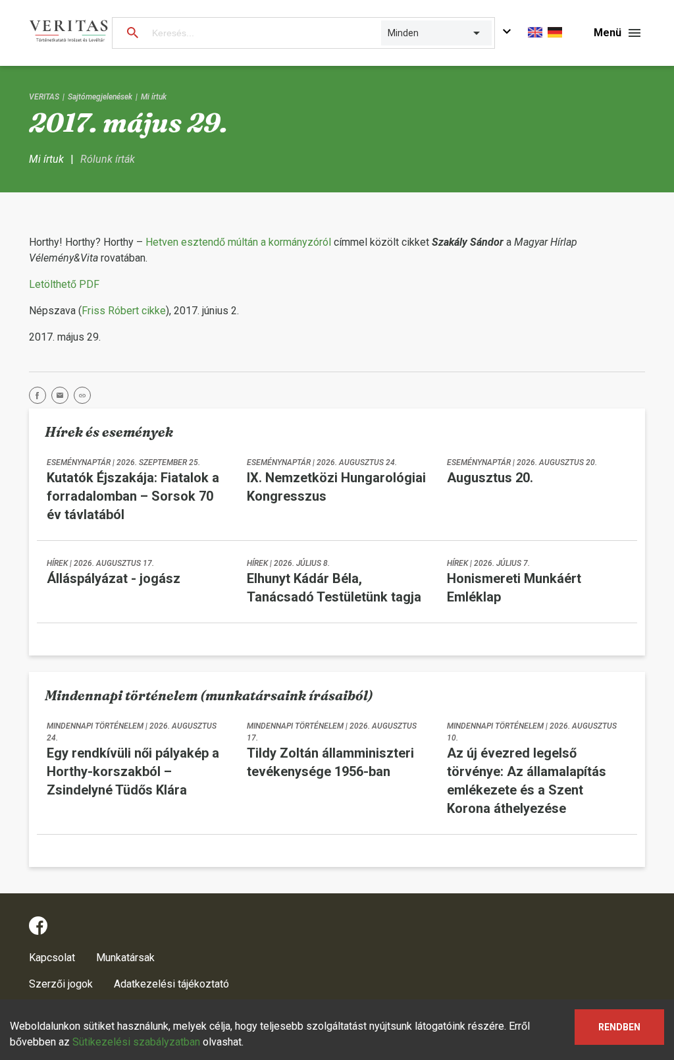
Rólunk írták (107, 159)
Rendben (619, 1027)
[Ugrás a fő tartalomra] (507, 33)
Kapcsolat (52, 957)
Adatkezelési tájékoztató (171, 984)
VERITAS (44, 96)
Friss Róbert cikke (124, 310)
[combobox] (389, 33)
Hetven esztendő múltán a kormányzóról (238, 242)
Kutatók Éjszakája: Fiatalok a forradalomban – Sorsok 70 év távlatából (133, 496)
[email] (62, 397)
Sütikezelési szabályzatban (136, 1042)
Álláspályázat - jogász (113, 578)
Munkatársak (125, 957)
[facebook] (40, 397)
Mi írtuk (154, 96)
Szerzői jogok (61, 984)
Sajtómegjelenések (100, 96)
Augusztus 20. (490, 478)
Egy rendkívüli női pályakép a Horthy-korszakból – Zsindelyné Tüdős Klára (133, 771)
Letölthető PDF (64, 284)
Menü (607, 32)
